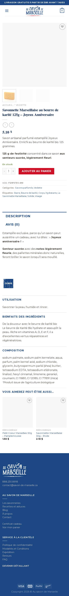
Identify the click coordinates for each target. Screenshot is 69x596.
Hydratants (51, 193)
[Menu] (7, 11)
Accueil (7, 105)
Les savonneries (11, 503)
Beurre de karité (29, 193)
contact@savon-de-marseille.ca (20, 485)
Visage (38, 196)
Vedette (21, 105)
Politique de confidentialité (17, 545)
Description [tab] (18, 216)
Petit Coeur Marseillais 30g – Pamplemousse (17, 434)
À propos (7, 513)
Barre (17, 193)
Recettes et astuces (13, 506)
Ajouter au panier (36, 171)
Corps (42, 193)
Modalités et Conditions (15, 548)
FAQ (4, 559)
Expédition (8, 552)
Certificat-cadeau (12, 523)
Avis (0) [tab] (13, 224)
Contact (6, 517)
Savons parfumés (24, 188)
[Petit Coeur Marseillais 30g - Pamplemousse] (17, 412)
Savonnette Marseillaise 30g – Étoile (49, 434)
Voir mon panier (11, 527)
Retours (6, 555)
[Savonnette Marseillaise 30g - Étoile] (51, 412)
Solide (30, 196)
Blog (5, 510)
